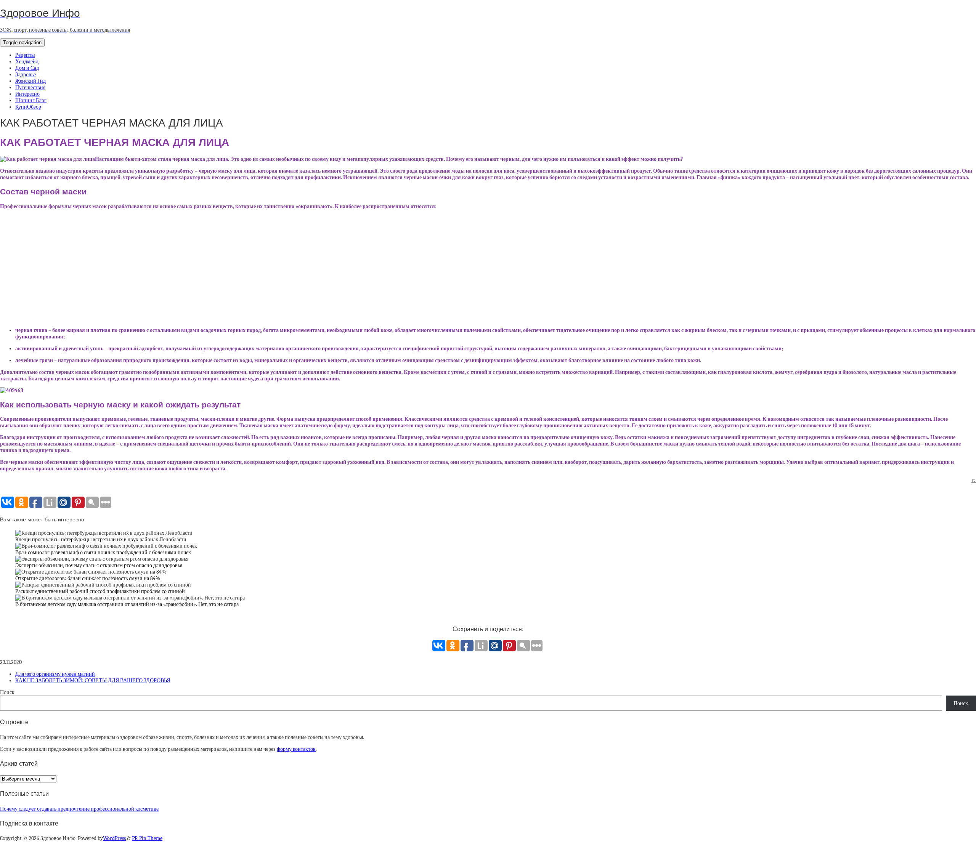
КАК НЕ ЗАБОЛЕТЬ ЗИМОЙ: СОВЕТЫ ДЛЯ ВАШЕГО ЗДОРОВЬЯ (92, 680)
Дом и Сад (27, 68)
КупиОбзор (28, 107)
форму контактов (296, 749)
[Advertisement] (488, 268)
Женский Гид (30, 81)
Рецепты (25, 55)
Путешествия (30, 87)
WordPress (114, 838)
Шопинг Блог (31, 100)
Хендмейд (27, 61)
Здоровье (25, 74)
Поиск (7, 692)
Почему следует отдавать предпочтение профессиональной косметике (79, 809)
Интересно (27, 94)
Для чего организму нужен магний (55, 674)
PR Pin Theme (147, 838)
